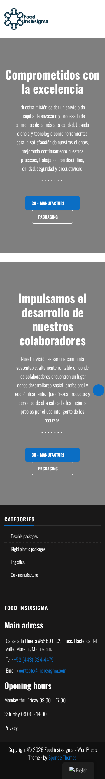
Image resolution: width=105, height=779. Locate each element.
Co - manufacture (49, 203)
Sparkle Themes (62, 757)
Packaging (48, 217)
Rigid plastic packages (28, 548)
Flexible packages (24, 536)
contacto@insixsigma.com (42, 670)
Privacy (11, 727)
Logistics (17, 561)
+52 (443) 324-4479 (34, 659)
